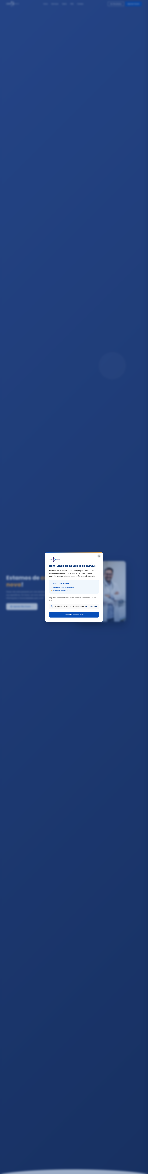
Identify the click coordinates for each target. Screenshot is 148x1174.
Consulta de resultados (62, 591)
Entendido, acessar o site (74, 615)
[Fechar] (99, 556)
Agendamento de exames (63, 587)
